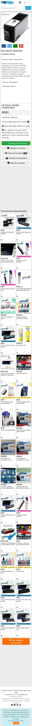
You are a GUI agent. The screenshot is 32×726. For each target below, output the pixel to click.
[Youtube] (17, 705)
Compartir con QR (23, 701)
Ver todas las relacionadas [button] (17, 641)
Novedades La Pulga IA (9, 699)
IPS (16, 694)
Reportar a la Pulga (17, 163)
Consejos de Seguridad (17, 158)
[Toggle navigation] (20, 2)
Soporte (16, 703)
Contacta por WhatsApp (17, 143)
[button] (3, 28)
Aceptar (16, 723)
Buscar (28, 8)
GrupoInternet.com (16, 696)
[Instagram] (12, 705)
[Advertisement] (16, 185)
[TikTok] (20, 705)
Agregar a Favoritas (17, 148)
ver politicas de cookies (16, 721)
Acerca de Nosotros (9, 701)
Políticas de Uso (24, 699)
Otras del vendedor (17, 153)
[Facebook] (14, 705)
